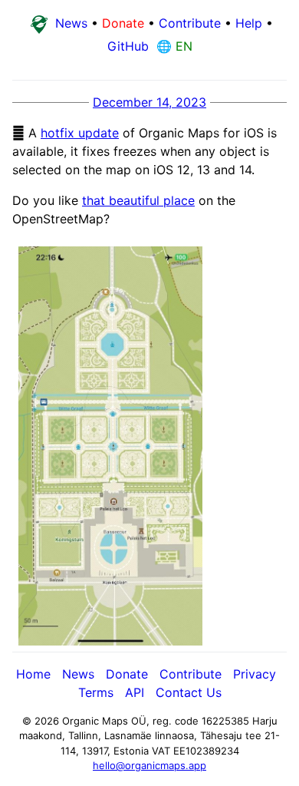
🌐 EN (172, 46)
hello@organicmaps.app (149, 765)
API (134, 692)
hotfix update (80, 132)
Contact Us (189, 692)
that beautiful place (138, 200)
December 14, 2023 (149, 102)
